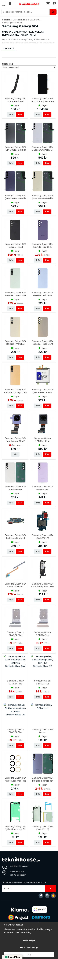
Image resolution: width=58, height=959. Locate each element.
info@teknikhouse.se (19, 866)
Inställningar (29, 941)
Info (11, 115)
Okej (29, 954)
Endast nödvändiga (29, 948)
